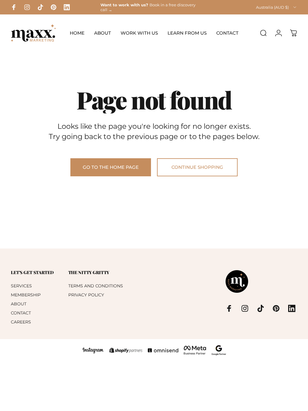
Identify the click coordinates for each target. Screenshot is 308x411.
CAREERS (21, 322)
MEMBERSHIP (26, 295)
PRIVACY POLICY (86, 295)
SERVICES (21, 286)
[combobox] (276, 7)
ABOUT (18, 304)
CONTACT (21, 313)
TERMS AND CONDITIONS (95, 286)
